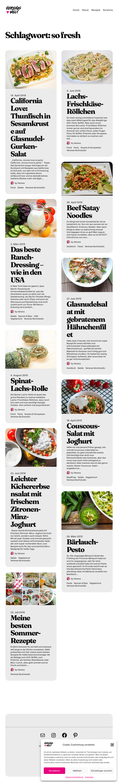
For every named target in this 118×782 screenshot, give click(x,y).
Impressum (89, 777)
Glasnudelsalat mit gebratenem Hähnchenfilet (87, 319)
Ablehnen (77, 770)
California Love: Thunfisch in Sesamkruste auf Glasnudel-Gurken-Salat (30, 127)
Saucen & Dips (25, 316)
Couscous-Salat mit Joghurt (83, 433)
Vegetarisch (16, 318)
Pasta (80, 246)
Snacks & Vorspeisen (34, 414)
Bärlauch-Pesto (82, 545)
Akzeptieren (54, 770)
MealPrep (71, 477)
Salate (21, 187)
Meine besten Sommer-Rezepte (25, 629)
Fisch (13, 187)
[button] (112, 744)
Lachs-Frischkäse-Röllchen (85, 103)
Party (20, 414)
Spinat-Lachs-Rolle (29, 384)
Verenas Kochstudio (35, 187)
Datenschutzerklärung (74, 777)
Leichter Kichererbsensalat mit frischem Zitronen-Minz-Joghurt (30, 501)
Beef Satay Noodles (83, 211)
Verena (21, 183)
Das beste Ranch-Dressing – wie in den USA (27, 265)
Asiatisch (71, 246)
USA (36, 316)
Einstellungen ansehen (101, 770)
